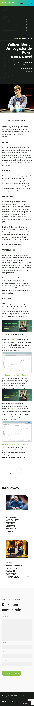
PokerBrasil (8, 3)
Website (4, 660)
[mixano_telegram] (12, 702)
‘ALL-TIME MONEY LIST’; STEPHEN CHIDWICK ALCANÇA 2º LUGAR (13, 524)
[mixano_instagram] (9, 702)
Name (4, 642)
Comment (5, 616)
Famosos (16, 38)
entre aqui (14, 339)
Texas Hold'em (26, 38)
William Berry (7, 473)
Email (4, 651)
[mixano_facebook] (3, 702)
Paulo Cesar (16, 65)
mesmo (25, 375)
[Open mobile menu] (21, 3)
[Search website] (31, 3)
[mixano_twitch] (15, 702)
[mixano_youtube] (6, 702)
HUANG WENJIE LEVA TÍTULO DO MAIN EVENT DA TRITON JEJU (14, 571)
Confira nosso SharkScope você (12, 375)
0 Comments (27, 65)
